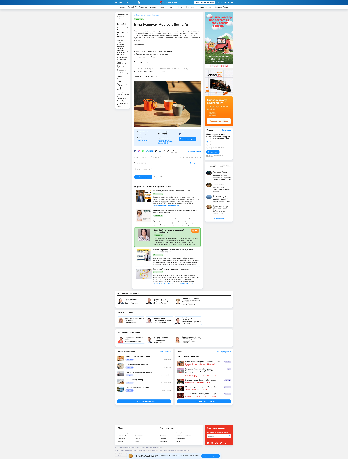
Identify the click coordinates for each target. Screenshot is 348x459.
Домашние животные (120, 35)
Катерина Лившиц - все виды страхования (171, 269)
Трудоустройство (123, 94)
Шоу (228, 369)
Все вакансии (165, 352)
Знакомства (139, 436)
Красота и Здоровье (120, 39)
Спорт (119, 81)
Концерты (185, 356)
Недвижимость (122, 57)
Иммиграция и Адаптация (128, 332)
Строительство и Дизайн (122, 84)
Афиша (153, 7)
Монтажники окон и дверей (137, 364)
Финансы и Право (125, 312)
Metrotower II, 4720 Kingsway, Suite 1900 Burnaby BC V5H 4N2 (165, 141)
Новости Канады (123, 433)
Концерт (227, 362)
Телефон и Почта (120, 88)
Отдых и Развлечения (121, 63)
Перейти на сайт (143, 140)
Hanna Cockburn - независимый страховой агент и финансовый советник (175, 211)
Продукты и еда (121, 66)
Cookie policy (180, 439)
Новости (122, 7)
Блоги (180, 7)
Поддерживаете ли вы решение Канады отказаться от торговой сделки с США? (218, 136)
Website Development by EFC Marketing (126, 456)
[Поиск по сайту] (127, 2)
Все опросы (226, 130)
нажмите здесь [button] (157, 447)
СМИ (118, 79)
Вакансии (121, 439)
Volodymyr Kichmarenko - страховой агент (171, 191)
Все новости (219, 218)
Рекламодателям (166, 433)
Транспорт (120, 92)
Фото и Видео (121, 101)
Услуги (120, 442)
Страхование (139, 19)
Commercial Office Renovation (137, 388)
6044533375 (162, 134)
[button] (139, 2)
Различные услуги (120, 73)
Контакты (163, 436)
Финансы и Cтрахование (121, 97)
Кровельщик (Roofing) (134, 380)
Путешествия (121, 70)
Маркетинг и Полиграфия (121, 51)
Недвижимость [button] (205, 7)
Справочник (171, 7)
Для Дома (120, 32)
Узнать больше (151, 457)
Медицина (120, 55)
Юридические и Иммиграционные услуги (123, 105)
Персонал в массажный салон (138, 357)
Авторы (137, 433)
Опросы (137, 442)
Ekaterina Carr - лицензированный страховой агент (169, 231)
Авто (118, 27)
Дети (118, 30)
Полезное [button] (143, 7)
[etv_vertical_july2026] (219, 40)
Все (179, 356)
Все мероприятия (224, 352)
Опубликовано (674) (121, 17)
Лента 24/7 (132, 7)
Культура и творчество (120, 43)
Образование (121, 60)
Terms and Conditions (183, 436)
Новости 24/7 (122, 436)
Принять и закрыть (210, 456)
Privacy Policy (180, 433)
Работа (161, 7)
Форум (178, 442)
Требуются (129, 359)
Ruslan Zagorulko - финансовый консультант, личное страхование (173, 251)
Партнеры (163, 439)
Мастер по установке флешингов (139, 372)
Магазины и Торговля (121, 47)
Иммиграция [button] (190, 7)
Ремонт (119, 76)
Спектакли (195, 356)
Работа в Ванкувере (126, 351)
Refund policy (164, 442)
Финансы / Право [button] (221, 7)
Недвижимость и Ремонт (128, 293)
